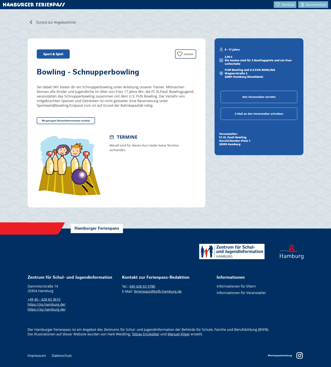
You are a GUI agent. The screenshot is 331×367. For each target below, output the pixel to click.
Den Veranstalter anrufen (259, 97)
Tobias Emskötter (145, 334)
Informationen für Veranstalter (241, 292)
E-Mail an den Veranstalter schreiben (259, 114)
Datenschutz (62, 355)
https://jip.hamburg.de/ (47, 304)
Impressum (37, 355)
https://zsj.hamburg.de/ (47, 309)
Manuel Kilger (179, 334)
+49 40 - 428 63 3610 (44, 299)
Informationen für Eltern (236, 286)
